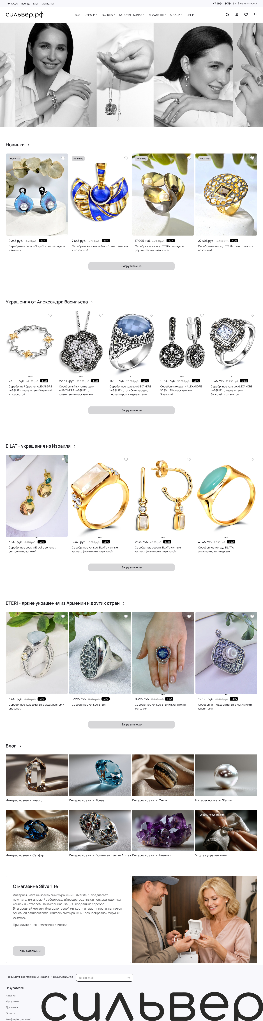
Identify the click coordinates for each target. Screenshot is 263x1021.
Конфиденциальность (20, 1019)
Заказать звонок (247, 3)
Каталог (11, 995)
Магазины (12, 1001)
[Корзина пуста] (255, 14)
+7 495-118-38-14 (223, 3)
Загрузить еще (131, 266)
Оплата (10, 1013)
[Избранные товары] (246, 14)
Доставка (12, 1007)
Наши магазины (29, 951)
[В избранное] (63, 158)
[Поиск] (227, 14)
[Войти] (237, 14)
